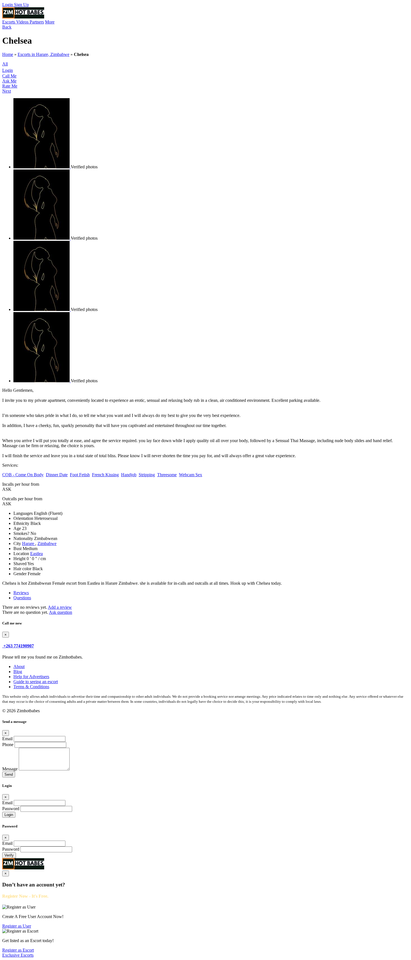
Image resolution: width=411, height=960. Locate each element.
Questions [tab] (22, 597)
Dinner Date (57, 474)
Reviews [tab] (21, 592)
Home (7, 54)
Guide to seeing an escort (35, 681)
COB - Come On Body (23, 474)
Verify (9, 855)
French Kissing (105, 474)
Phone (7, 744)
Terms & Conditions (31, 686)
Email (7, 738)
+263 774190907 (18, 645)
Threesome (167, 474)
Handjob (128, 474)
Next (6, 91)
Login (8, 4)
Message (10, 768)
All (5, 64)
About (19, 666)
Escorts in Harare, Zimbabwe (43, 54)
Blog (17, 671)
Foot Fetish (80, 474)
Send (8, 774)
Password (10, 808)
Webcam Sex (190, 474)
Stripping (147, 474)
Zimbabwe (46, 543)
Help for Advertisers (31, 676)
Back (6, 27)
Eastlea (36, 553)
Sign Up (21, 4)
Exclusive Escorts (18, 955)
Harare (28, 543)
